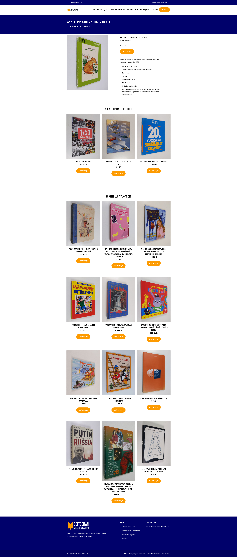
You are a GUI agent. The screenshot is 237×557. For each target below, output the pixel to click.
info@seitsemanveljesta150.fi (159, 2)
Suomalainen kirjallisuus (122, 10)
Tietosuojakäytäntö (154, 554)
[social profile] (81, 2)
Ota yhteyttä (133, 554)
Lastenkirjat (73, 26)
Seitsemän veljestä (101, 10)
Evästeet (142, 554)
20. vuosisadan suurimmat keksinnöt (153, 161)
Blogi (155, 10)
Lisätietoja (127, 51)
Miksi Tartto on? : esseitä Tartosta (153, 398)
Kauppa (164, 10)
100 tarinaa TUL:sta (83, 161)
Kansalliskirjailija (142, 10)
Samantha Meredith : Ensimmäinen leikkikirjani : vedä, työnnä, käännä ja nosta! (153, 327)
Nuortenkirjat (85, 26)
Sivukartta (165, 554)
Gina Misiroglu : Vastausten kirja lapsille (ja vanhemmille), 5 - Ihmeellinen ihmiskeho (153, 251)
